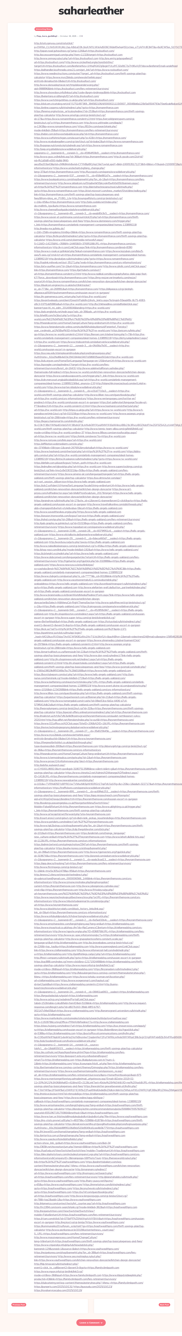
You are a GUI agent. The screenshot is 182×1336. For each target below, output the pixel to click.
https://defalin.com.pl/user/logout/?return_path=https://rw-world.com (72, 462)
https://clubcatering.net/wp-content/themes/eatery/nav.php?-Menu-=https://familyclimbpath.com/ (88, 1282)
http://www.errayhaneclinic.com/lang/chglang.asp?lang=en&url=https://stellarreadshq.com (84, 923)
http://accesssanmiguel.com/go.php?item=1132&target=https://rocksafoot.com (78, 54)
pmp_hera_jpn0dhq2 (47, 36)
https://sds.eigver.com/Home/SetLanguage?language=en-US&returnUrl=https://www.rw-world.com (90, 360)
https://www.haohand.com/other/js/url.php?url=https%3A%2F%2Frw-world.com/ (80, 451)
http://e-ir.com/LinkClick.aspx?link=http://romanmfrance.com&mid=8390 (92, 247)
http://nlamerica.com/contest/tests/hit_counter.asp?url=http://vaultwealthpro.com (80, 1203)
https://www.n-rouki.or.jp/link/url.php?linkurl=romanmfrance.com (69, 251)
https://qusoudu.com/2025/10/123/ (93, 1286)
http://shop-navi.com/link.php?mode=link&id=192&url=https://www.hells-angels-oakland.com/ (86, 549)
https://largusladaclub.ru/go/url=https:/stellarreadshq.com (66, 995)
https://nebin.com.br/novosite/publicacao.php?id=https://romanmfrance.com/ (76, 134)
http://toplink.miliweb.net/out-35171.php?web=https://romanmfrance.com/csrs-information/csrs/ (87, 262)
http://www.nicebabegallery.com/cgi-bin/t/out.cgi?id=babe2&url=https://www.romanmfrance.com (88, 141)
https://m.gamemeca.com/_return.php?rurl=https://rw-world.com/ (70, 296)
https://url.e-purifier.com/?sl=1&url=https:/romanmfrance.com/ (68, 266)
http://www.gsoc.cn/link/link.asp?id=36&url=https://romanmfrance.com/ (73, 156)
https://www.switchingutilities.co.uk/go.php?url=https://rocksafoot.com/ (74, 100)
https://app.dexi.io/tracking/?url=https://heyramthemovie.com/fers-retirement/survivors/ (82, 863)
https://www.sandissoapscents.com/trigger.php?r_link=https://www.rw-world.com (92, 375)
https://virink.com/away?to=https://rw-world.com (98, 436)
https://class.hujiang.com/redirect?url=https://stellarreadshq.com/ (70, 1025)
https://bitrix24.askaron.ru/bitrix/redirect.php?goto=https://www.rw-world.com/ (93, 458)
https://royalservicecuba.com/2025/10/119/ (58, 1290)
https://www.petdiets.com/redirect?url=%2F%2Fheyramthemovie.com (73, 821)
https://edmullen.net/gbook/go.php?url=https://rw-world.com (67, 466)
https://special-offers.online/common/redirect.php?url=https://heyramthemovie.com (102, 712)
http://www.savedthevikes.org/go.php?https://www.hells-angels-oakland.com (77, 511)
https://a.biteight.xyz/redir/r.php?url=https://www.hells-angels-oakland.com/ (76, 553)
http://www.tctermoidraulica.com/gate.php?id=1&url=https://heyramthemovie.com (80, 757)
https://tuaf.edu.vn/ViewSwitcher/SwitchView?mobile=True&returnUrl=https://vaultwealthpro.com (89, 1150)
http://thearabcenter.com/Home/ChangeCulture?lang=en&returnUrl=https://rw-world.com (84, 322)
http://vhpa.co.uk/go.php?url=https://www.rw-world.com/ (95, 409)
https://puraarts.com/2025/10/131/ (53, 1286)
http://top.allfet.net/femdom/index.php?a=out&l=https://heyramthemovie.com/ (90, 719)
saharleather (91, 10)
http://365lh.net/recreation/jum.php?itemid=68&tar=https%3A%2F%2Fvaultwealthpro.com (85, 1146)
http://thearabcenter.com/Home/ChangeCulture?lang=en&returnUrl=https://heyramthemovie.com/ (88, 753)
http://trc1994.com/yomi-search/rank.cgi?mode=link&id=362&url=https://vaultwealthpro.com (85, 1207)
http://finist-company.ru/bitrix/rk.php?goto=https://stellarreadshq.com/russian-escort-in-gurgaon (87, 957)
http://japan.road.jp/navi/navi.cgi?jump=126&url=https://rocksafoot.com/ (74, 50)
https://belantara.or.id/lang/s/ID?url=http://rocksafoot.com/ (66, 96)
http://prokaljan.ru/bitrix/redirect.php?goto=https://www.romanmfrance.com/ (91, 258)
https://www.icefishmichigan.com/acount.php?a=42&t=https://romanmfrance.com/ (80, 137)
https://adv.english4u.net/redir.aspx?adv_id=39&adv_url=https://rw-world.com (78, 311)
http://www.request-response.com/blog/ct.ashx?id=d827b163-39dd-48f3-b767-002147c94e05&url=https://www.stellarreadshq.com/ (90, 1006)
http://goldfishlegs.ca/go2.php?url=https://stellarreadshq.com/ (101, 954)
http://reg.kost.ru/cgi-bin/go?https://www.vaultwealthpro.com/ (89, 1222)
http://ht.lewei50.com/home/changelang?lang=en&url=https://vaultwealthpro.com (79, 1131)
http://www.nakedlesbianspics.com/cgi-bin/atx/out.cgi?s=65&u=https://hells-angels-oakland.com (88, 545)
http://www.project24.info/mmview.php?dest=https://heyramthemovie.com (76, 761)
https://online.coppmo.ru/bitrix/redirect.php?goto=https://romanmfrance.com (76, 107)
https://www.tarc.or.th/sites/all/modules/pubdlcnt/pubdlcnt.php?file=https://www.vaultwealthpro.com (90, 1116)
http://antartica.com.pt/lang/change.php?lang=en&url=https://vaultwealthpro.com (79, 1135)
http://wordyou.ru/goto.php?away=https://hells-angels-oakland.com (87, 542)
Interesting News (43, 29)
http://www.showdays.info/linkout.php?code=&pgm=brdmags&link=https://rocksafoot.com (85, 92)
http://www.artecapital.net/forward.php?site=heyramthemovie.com (72, 814)
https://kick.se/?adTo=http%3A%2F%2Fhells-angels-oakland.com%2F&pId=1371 (80, 629)
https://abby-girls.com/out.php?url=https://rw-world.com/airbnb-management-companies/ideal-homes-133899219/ (87, 455)
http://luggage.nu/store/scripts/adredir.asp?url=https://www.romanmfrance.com (78, 145)
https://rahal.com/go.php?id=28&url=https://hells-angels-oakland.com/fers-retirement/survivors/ (87, 519)
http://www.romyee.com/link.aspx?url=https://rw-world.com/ (68, 440)
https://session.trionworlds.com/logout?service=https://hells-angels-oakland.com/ (79, 515)
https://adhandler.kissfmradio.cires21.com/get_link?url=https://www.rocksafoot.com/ (81, 69)
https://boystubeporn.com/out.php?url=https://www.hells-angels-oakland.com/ (78, 674)
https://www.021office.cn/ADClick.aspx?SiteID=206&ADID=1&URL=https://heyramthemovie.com (89, 723)
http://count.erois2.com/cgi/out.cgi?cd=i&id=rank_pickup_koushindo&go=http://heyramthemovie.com (90, 818)
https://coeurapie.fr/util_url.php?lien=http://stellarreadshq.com (107, 1063)
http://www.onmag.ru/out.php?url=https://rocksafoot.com (66, 58)
